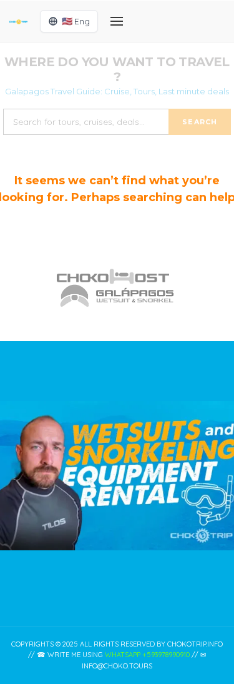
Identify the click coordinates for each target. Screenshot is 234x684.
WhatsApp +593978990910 (147, 654)
